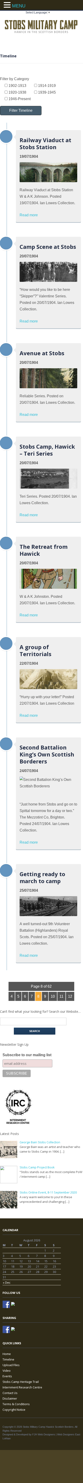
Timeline (8, 1359)
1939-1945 (46, 92)
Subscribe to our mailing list (27, 1055)
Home (7, 1354)
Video (7, 1370)
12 (70, 996)
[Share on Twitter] (14, 1331)
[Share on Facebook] (6, 1329)
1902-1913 (17, 86)
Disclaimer (10, 1398)
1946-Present (19, 99)
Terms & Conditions (16, 1404)
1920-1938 (17, 92)
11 (61, 996)
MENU (18, 5)
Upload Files (11, 1365)
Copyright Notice (14, 1409)
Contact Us (10, 1393)
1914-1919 (46, 86)
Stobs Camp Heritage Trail (21, 1382)
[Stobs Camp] (41, 26)
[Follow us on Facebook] (6, 1304)
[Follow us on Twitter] (14, 1305)
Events (7, 1376)
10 (53, 996)
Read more (29, 215)
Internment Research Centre (22, 1387)
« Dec (6, 1282)
